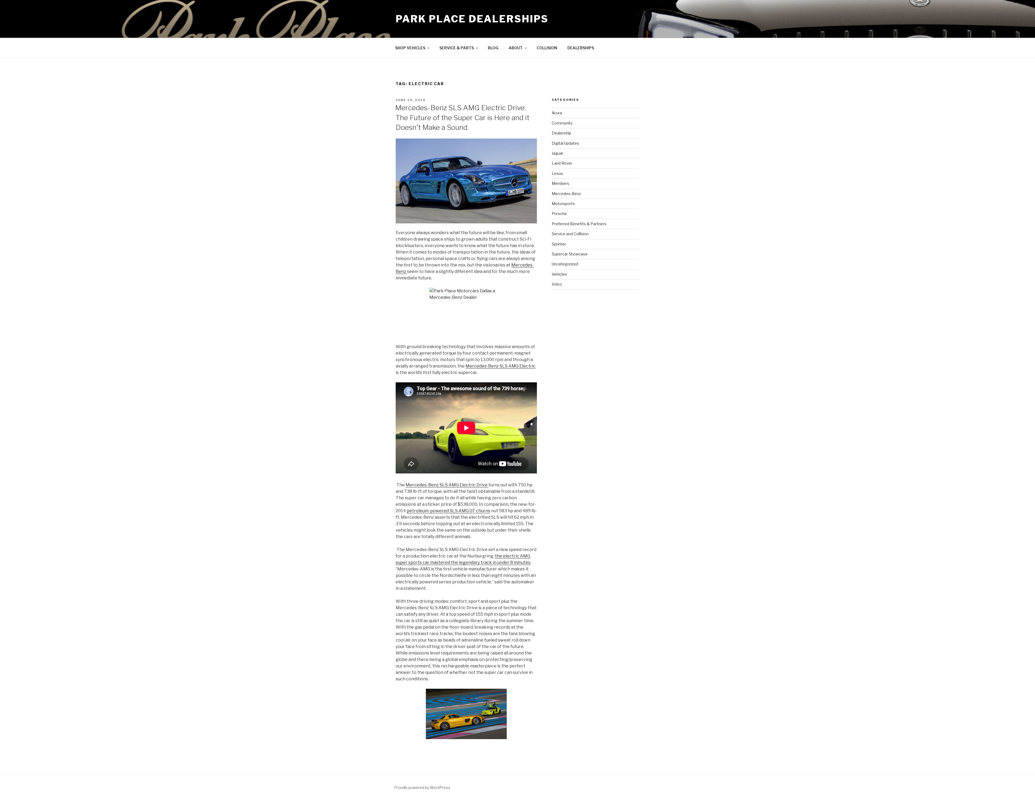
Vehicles (559, 274)
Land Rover (562, 163)
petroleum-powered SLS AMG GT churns (448, 510)
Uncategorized (565, 264)
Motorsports (563, 203)
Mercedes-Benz (566, 193)
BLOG (493, 48)
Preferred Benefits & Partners (579, 223)
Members (560, 183)
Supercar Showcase (570, 254)
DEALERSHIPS (580, 48)
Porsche (559, 213)
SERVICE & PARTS (456, 48)
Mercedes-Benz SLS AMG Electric (500, 366)
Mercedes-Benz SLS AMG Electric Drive (447, 484)
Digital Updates (565, 143)
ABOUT (516, 48)
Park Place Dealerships (472, 19)
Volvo (557, 284)
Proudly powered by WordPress (422, 787)
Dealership (561, 133)
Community (562, 123)
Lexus (557, 173)
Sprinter (559, 244)
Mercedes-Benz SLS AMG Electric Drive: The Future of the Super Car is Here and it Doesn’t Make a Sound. (462, 117)
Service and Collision (570, 233)
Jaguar (557, 153)
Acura (557, 112)
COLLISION (547, 48)
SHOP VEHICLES (410, 48)
